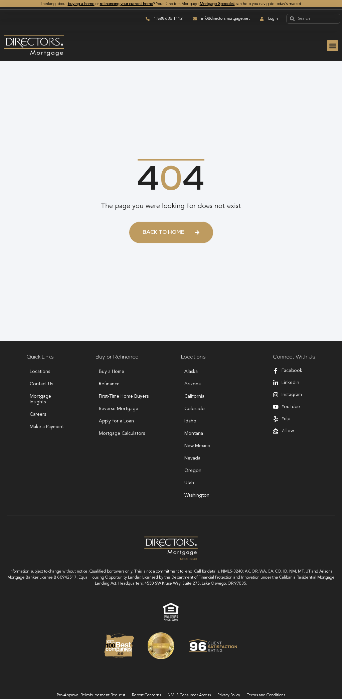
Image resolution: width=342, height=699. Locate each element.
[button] (332, 45)
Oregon (192, 470)
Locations (40, 371)
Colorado (194, 408)
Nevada (192, 458)
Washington (196, 495)
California (194, 396)
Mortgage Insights (40, 399)
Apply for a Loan (116, 421)
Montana (193, 433)
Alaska (191, 371)
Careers (38, 414)
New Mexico (197, 445)
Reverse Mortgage (118, 408)
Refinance (109, 384)
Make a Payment (47, 426)
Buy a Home (111, 371)
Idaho (190, 421)
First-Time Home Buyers (124, 396)
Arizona (192, 384)
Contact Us (41, 384)
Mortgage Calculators (122, 433)
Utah (189, 483)
